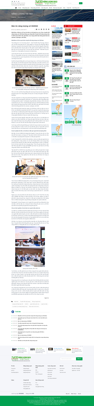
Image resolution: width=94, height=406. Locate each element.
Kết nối (50, 7)
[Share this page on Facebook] (49, 29)
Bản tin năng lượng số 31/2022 (24, 335)
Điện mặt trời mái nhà (27, 384)
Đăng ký (79, 358)
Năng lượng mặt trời (27, 370)
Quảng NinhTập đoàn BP (17, 304)
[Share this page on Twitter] (44, 29)
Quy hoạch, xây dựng (52, 368)
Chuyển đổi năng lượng (25, 301)
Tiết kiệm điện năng (27, 382)
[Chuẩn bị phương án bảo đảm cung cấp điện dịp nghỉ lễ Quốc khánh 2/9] (68, 39)
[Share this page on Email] (36, 29)
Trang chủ (14, 17)
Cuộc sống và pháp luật (52, 378)
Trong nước (13, 368)
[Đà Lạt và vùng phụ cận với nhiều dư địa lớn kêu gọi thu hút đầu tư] (14, 350)
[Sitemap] (14, 1)
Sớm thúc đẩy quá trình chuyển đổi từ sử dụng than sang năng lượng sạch (33, 338)
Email (79, 393)
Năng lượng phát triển (35, 7)
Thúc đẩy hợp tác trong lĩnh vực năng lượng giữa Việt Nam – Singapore (31, 332)
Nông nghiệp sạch (26, 388)
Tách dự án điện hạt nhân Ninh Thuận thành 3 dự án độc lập (76, 94)
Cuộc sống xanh (44, 7)
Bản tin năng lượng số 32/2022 (24, 321)
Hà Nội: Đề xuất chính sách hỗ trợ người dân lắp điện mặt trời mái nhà (76, 87)
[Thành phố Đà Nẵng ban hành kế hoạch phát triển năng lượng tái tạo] (57, 64)
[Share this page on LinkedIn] (46, 29)
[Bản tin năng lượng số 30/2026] (57, 76)
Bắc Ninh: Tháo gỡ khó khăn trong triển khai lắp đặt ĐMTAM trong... (40, 351)
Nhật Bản (16, 301)
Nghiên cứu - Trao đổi (76, 370)
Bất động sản (50, 370)
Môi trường (50, 374)
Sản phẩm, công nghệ (58, 348)
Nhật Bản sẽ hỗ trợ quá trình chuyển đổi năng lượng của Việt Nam (32, 315)
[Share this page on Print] (39, 29)
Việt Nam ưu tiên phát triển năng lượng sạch (27, 340)
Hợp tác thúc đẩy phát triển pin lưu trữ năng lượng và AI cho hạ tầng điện (76, 72)
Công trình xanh (26, 386)
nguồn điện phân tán (34, 304)
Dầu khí (36, 372)
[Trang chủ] (12, 1)
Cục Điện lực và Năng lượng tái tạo (19, 306)
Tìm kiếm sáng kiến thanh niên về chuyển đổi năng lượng (30, 323)
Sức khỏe (61, 370)
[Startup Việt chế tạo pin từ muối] (50, 350)
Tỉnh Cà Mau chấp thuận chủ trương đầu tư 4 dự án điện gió (77, 351)
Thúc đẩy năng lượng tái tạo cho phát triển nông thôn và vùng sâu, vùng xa (33, 326)
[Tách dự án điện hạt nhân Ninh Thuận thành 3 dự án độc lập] (57, 43)
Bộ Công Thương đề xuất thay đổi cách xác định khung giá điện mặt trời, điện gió (76, 80)
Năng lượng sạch (25, 7)
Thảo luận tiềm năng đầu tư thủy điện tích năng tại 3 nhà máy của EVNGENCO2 (32, 329)
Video (64, 7)
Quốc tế (12, 370)
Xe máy (36, 384)
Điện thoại (73, 393)
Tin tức (19, 7)
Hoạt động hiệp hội (14, 372)
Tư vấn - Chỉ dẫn (39, 348)
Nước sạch (50, 376)
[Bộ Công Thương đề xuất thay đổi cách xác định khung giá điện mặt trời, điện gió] (57, 30)
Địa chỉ (67, 393)
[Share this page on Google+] (41, 29)
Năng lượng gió (75, 348)
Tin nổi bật (53, 26)
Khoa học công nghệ (57, 7)
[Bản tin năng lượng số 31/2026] (57, 54)
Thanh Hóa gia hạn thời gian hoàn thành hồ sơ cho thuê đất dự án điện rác (32, 318)
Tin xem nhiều (55, 84)
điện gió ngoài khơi (36, 301)
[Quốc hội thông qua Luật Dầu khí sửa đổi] (68, 61)
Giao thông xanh (75, 7)
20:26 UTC (23, 3)
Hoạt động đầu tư (21, 348)
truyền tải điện (44, 304)
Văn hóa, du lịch (63, 372)
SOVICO (26, 304)
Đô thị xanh (50, 372)
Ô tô (36, 382)
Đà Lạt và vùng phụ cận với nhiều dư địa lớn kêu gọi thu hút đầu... (22, 351)
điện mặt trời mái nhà (34, 306)
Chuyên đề (69, 7)
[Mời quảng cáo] (18, 1)
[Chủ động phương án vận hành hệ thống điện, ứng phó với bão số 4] (68, 54)
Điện (36, 370)
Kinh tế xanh (62, 368)
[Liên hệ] (16, 1)
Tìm (80, 3)
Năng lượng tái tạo (26, 372)
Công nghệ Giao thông (39, 386)
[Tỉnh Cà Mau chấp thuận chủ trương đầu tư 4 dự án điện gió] (68, 350)
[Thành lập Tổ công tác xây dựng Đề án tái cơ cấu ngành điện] (68, 47)
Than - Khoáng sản (38, 374)
